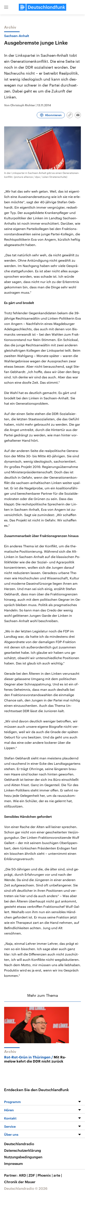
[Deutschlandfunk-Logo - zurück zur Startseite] (42, 7)
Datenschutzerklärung (22, 1150)
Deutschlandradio (19, 1144)
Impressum (13, 1163)
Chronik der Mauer (19, 1182)
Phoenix (45, 1175)
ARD (23, 1175)
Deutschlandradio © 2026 (25, 1188)
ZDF (32, 1175)
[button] (6, 7)
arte (57, 1175)
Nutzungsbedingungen (23, 1157)
